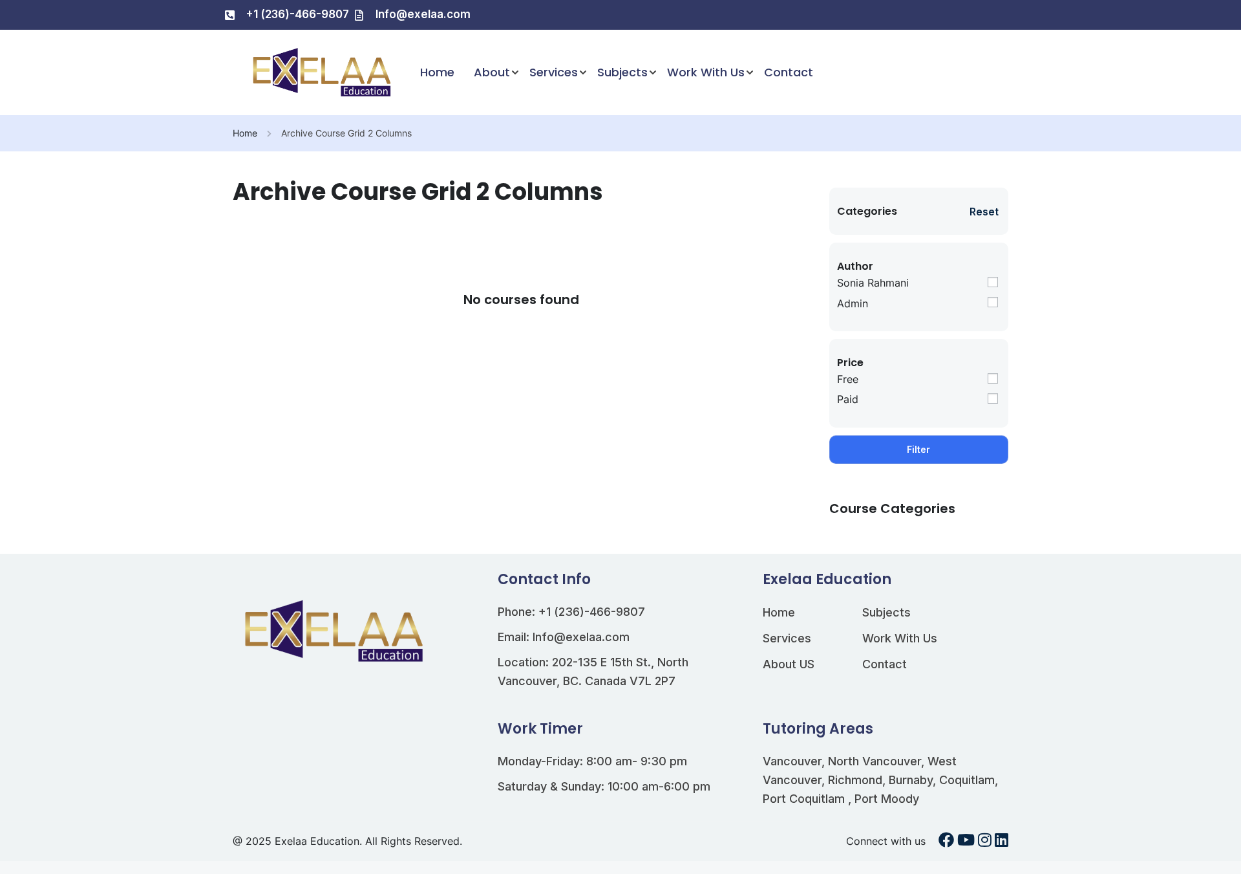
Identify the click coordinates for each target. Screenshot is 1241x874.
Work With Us (706, 72)
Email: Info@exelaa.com (564, 637)
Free (847, 379)
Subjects (622, 72)
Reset (984, 211)
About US (788, 664)
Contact (788, 72)
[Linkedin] (1001, 841)
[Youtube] (966, 841)
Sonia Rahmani (873, 282)
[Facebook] (946, 841)
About (492, 72)
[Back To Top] (1215, 851)
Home (437, 72)
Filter (918, 449)
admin (852, 303)
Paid (847, 399)
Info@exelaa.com (423, 14)
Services (553, 72)
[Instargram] (985, 841)
